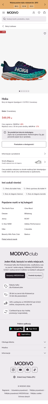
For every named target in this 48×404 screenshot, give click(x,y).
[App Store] (31, 329)
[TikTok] (34, 369)
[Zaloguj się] (33, 12)
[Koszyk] (44, 12)
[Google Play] (16, 329)
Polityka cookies (36, 393)
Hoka (5, 98)
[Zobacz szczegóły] (45, 153)
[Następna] (45, 4)
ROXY (26, 219)
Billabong (28, 213)
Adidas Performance (32, 224)
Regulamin (5, 390)
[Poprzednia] (3, 4)
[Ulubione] (39, 12)
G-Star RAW (7, 224)
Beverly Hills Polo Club (11, 234)
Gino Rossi (28, 208)
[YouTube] (20, 369)
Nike (3, 229)
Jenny (4, 219)
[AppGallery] (24, 334)
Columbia (28, 229)
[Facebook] (27, 369)
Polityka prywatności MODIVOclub (16, 393)
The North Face (8, 208)
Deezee (4, 213)
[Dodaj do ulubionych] (45, 33)
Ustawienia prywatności (19, 390)
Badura (27, 234)
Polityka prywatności (37, 390)
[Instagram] (13, 369)
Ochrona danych (24, 396)
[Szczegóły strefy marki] (45, 162)
